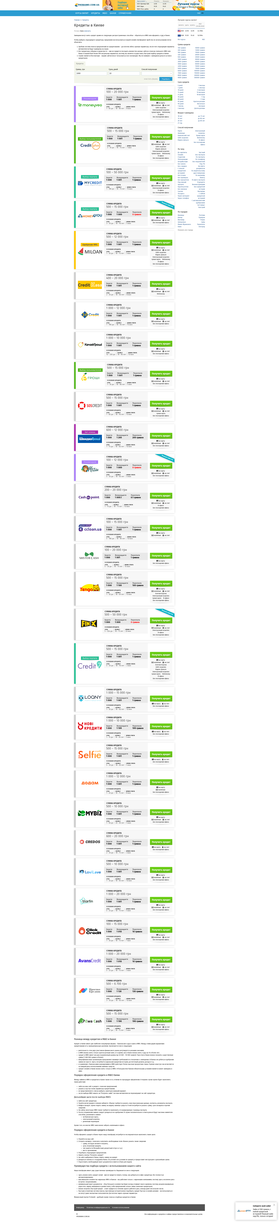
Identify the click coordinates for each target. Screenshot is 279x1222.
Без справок (182, 166)
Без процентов (183, 180)
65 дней (180, 101)
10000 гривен (200, 48)
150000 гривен (199, 73)
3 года (203, 99)
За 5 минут (201, 205)
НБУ (203, 39)
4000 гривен (182, 66)
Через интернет (183, 196)
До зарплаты (182, 152)
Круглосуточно (183, 187)
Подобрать (166, 79)
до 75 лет (201, 116)
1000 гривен (182, 59)
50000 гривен (200, 64)
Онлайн (180, 155)
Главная (77, 20)
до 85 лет (201, 121)
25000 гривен (200, 57)
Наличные (181, 133)
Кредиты (95, 13)
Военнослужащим (198, 184)
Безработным (183, 162)
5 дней (180, 85)
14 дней (180, 92)
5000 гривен (182, 68)
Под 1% (202, 164)
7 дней (180, 88)
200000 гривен (199, 75)
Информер (80, 1207)
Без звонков (182, 189)
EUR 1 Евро (140, 6)
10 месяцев (201, 92)
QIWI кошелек (183, 138)
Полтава (202, 215)
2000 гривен (182, 62)
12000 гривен (200, 50)
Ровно (202, 220)
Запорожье (182, 222)
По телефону (200, 159)
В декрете (201, 182)
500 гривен (182, 57)
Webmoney (201, 138)
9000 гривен (182, 78)
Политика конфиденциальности (98, 1207)
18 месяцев (201, 95)
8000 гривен (182, 75)
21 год (180, 123)
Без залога (181, 164)
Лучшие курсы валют (187, 20)
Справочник (125, 13)
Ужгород (202, 227)
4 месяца (201, 88)
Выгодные (201, 191)
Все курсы (181, 39)
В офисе (202, 140)
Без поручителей (198, 162)
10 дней (180, 90)
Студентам (181, 157)
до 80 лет (201, 118)
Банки (113, 13)
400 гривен (182, 55)
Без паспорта (200, 155)
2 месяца (181, 108)
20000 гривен (200, 55)
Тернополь (201, 224)
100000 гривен (199, 71)
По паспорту (200, 157)
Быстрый (201, 207)
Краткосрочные (199, 101)
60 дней (180, 99)
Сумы (203, 222)
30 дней (180, 97)
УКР (198, 13)
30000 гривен (200, 59)
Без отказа (182, 175)
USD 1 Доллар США (143, 4)
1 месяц (180, 106)
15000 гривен (200, 52)
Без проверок (183, 178)
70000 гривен (200, 66)
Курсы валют (81, 13)
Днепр (180, 217)
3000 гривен (182, 64)
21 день (180, 95)
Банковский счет (184, 135)
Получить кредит (161, 97)
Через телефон (183, 198)
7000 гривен (182, 73)
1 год (203, 97)
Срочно (180, 191)
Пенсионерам (183, 159)
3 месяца (202, 85)
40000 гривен (200, 62)
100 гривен (182, 48)
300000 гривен (199, 78)
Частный (202, 152)
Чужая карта (200, 135)
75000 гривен (200, 68)
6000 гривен (182, 71)
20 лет (180, 121)
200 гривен (182, 50)
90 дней (180, 104)
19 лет (180, 118)
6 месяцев (201, 90)
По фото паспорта (198, 180)
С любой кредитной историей (201, 196)
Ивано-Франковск (184, 224)
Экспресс (181, 194)
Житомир (181, 220)
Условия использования (120, 1207)
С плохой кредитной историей (182, 171)
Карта (180, 131)
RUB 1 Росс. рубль (143, 9)
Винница (181, 215)
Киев (179, 227)
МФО (105, 13)
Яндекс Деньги (183, 140)
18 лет (180, 116)
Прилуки (202, 217)
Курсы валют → (142, 1)
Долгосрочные (199, 108)
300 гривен (182, 52)
